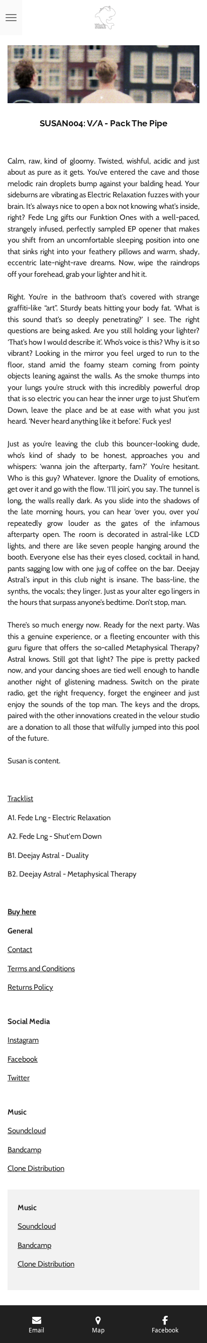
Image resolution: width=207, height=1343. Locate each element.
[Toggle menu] (11, 17)
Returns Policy (30, 987)
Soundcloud (27, 1130)
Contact (20, 949)
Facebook (23, 1059)
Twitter (19, 1077)
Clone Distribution (36, 1168)
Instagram (23, 1040)
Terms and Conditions (41, 968)
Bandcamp (24, 1149)
